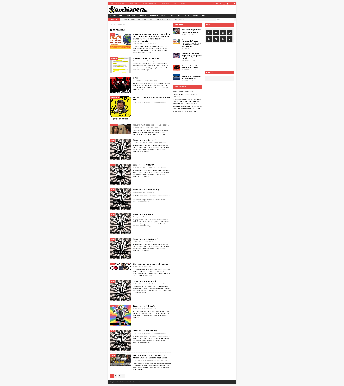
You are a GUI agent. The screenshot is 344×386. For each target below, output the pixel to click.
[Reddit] (227, 3)
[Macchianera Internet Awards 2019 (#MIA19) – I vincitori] (176, 68)
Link (120, 16)
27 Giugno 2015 (138, 308)
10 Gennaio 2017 (139, 80)
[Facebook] (210, 3)
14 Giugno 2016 (138, 102)
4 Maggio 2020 (186, 34)
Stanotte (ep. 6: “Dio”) (143, 214)
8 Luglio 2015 (137, 241)
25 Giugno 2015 (138, 333)
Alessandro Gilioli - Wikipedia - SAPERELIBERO (186, 106)
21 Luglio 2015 (138, 192)
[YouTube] (224, 3)
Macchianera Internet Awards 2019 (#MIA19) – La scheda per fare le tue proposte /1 (191, 76)
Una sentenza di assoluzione (146, 58)
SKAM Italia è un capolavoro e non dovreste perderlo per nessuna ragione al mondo (191, 30)
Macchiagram (165, 3)
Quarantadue (120, 3)
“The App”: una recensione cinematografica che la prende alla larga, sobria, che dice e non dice (192, 56)
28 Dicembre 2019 (187, 60)
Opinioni (113, 16)
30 (192, 80)
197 (193, 34)
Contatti (182, 3)
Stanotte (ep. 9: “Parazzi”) (145, 140)
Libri (171, 16)
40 (195, 69)
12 (155, 43)
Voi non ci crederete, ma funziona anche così (151, 98)
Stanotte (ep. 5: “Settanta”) (145, 239)
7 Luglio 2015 (137, 266)
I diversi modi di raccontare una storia (151, 125)
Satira (179, 16)
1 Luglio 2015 (137, 284)
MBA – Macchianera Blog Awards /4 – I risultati (186, 108)
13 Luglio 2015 (138, 217)
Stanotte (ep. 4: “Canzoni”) (145, 281)
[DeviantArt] (234, 3)
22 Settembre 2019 (187, 69)
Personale (142, 16)
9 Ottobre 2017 (138, 61)
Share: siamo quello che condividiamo (150, 264)
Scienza (195, 16)
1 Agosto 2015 (138, 142)
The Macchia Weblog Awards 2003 (188, 103)
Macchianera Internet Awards (149, 3)
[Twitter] (213, 3)
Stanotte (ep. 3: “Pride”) (144, 306)
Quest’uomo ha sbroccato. (188, 111)
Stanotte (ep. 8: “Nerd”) (143, 165)
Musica (163, 16)
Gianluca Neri (148, 43)
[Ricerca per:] (225, 19)
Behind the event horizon (186, 91)
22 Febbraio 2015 (139, 360)
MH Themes (142, 382)
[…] (151, 52)
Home (111, 3)
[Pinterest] (220, 3)
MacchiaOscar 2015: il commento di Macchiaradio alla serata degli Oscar (150, 356)
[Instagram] (217, 3)
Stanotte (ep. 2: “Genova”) (145, 330)
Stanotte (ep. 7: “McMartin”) (146, 189)
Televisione (154, 16)
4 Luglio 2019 (186, 80)
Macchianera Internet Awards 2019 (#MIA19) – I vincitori (191, 66)
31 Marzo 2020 (138, 43)
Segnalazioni (130, 16)
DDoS (135, 78)
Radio (174, 3)
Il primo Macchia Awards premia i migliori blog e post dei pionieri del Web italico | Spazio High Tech (187, 101)
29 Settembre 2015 (139, 127)
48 (154, 266)
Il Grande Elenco (132, 3)
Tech (203, 16)
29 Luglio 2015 (138, 167)
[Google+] (231, 3)
